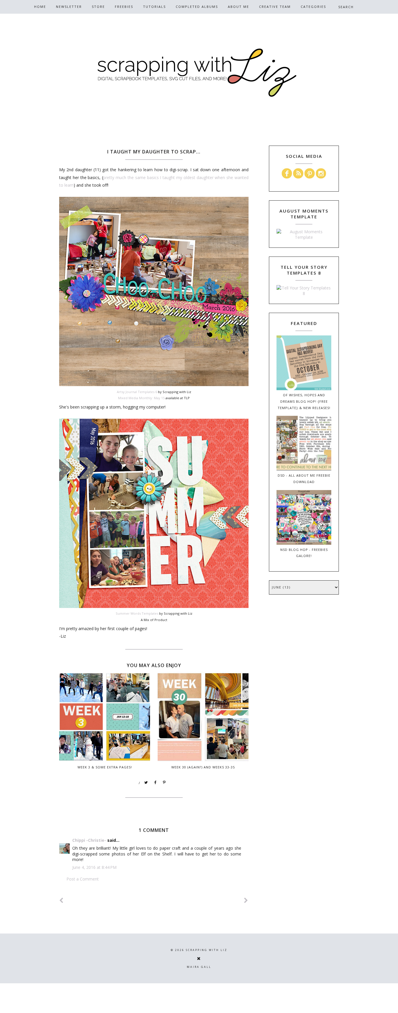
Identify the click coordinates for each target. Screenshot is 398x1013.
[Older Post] (246, 900)
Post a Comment (82, 879)
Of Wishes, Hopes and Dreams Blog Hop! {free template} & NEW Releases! (304, 401)
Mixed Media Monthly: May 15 (141, 398)
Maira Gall (199, 967)
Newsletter (69, 6)
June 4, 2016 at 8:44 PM (94, 867)
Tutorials (154, 6)
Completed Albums (197, 6)
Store (98, 6)
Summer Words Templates (137, 613)
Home (40, 6)
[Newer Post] (61, 900)
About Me (238, 6)
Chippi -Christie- (89, 840)
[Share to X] (146, 783)
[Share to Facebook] (155, 783)
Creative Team (275, 6)
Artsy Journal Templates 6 (137, 392)
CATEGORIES (313, 6)
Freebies (124, 6)
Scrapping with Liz (206, 950)
